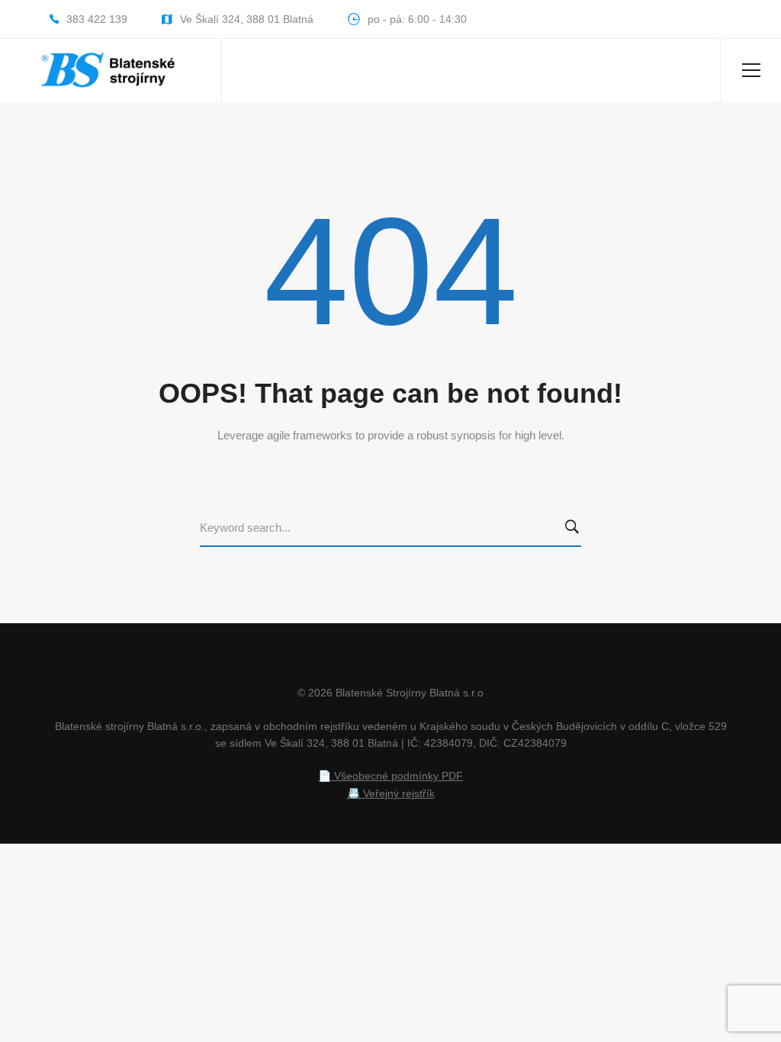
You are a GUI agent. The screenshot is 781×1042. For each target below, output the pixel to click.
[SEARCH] (575, 528)
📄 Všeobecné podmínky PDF (390, 776)
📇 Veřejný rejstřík (391, 793)
